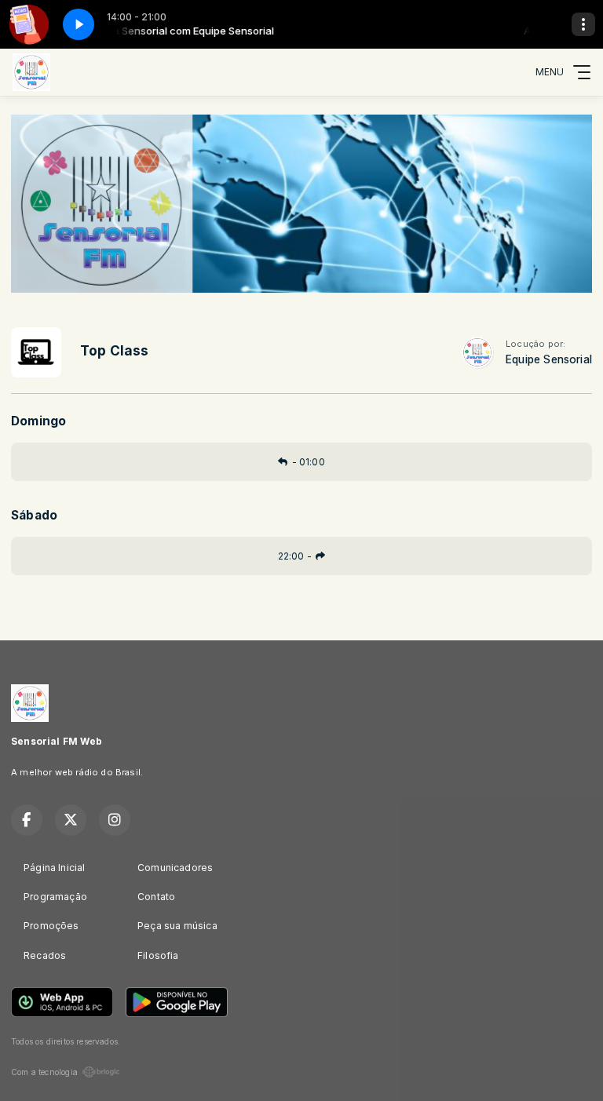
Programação (55, 896)
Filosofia (158, 955)
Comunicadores (175, 867)
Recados (45, 955)
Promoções (51, 925)
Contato (156, 896)
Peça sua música (177, 925)
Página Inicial (55, 867)
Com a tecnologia (44, 1072)
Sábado (34, 515)
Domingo (38, 421)
